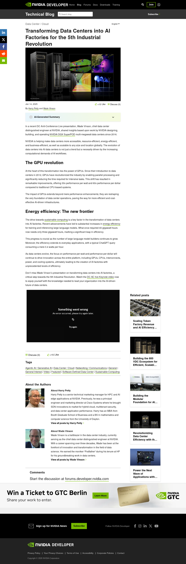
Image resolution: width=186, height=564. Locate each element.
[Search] (143, 4)
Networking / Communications (91, 368)
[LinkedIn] (145, 526)
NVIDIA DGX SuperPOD (62, 134)
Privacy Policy (34, 553)
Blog (79, 4)
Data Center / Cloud (37, 23)
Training (116, 4)
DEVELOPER (57, 5)
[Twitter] (150, 526)
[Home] (35, 5)
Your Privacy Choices (53, 553)
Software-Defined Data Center (78, 371)
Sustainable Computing (107, 371)
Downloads (105, 4)
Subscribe (153, 14)
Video (47, 371)
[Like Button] (96, 104)
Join (151, 4)
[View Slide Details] (93, 495)
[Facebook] (135, 526)
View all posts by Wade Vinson (68, 459)
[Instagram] (139, 526)
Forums (87, 4)
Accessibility (87, 553)
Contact (120, 553)
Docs (95, 4)
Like (103, 104)
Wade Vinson (49, 108)
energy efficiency (111, 223)
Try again (73, 327)
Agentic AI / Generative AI (38, 368)
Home (72, 4)
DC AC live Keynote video (100, 277)
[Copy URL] (73, 319)
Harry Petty (33, 108)
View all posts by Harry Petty (66, 423)
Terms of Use (73, 553)
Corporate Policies (105, 553)
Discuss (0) (115, 104)
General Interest (33, 371)
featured (56, 371)
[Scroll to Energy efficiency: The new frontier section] (95, 212)
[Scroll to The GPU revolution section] (64, 163)
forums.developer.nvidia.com (87, 478)
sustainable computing (56, 219)
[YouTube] (156, 526)
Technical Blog (39, 14)
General (113, 368)
